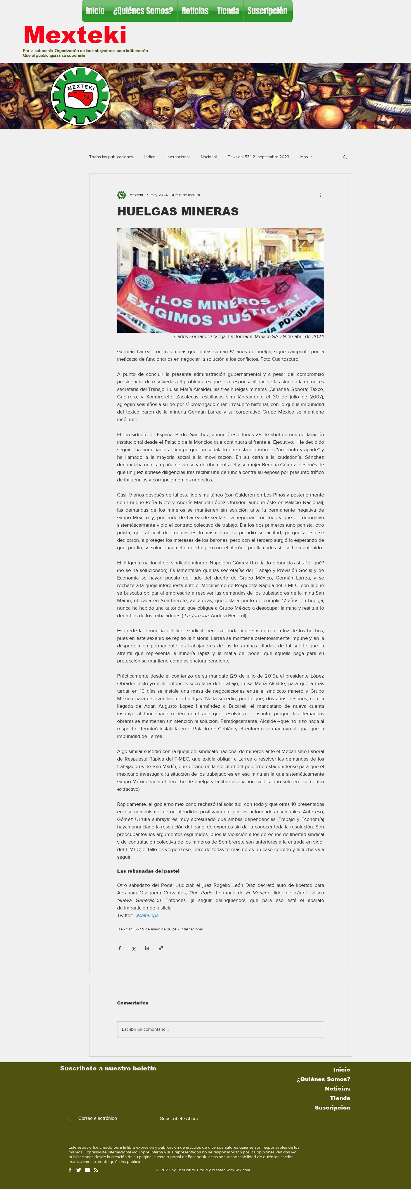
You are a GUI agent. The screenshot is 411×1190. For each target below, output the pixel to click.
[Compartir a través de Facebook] (119, 948)
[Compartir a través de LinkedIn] (147, 948)
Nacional (209, 156)
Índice (149, 156)
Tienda (340, 1098)
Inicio (341, 1070)
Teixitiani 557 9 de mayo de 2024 (147, 929)
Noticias (337, 1089)
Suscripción (332, 1108)
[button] (345, 157)
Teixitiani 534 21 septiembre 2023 (258, 156)
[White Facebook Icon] (70, 1170)
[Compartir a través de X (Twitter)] (133, 948)
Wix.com (242, 1170)
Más (304, 156)
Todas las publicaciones (111, 156)
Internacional (178, 156)
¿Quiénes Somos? (323, 1079)
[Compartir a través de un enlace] (161, 948)
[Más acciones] (320, 195)
